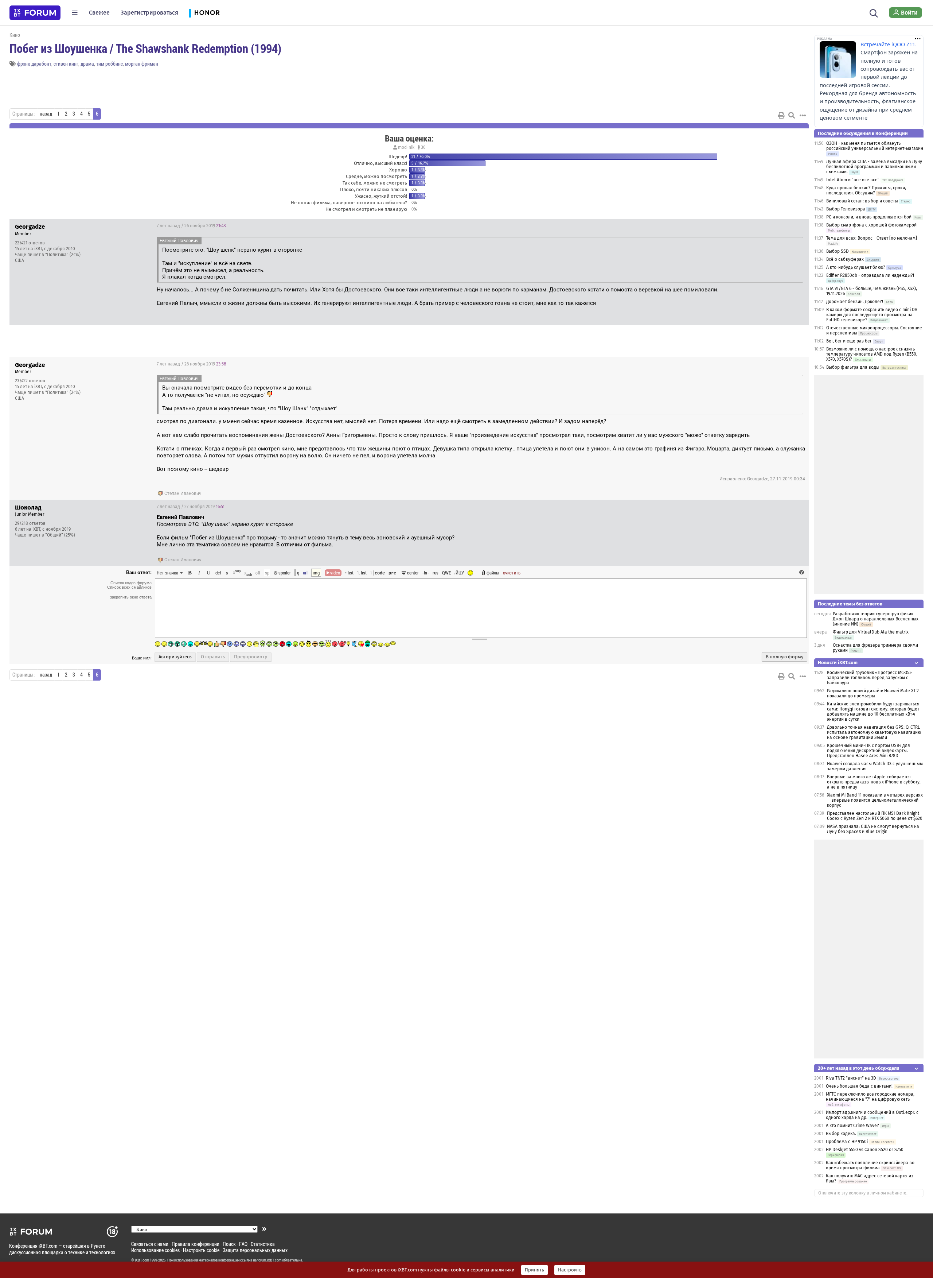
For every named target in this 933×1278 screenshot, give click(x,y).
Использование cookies (155, 1250)
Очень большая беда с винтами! (859, 1086)
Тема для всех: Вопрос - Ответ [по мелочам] (871, 238)
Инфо (775, 225)
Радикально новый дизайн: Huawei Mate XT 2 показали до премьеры (873, 693)
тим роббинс (109, 63)
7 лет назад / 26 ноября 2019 (191, 225)
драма (87, 63)
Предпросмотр (251, 657)
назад (46, 114)
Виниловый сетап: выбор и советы (862, 201)
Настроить (570, 1270)
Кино (14, 34)
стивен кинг (66, 63)
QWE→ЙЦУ (453, 572)
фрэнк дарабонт (34, 63)
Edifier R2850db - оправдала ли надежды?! (870, 275)
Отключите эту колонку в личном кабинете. (862, 1193)
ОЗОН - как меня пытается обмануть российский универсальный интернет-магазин (874, 146)
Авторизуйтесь (175, 657)
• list (349, 572)
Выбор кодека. (841, 1133)
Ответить (794, 225)
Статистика (263, 1243)
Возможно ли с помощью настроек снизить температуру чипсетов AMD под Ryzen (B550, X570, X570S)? (871, 354)
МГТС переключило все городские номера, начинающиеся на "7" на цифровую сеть (870, 1097)
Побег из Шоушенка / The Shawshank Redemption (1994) (145, 48)
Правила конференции (195, 1243)
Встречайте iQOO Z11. (888, 44)
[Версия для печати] (781, 115)
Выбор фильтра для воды (852, 367)
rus (435, 572)
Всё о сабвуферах (845, 259)
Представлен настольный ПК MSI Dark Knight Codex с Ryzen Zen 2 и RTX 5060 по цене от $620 (874, 816)
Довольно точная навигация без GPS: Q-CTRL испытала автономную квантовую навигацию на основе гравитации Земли (874, 732)
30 (423, 147)
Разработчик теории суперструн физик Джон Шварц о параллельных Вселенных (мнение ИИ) (875, 619)
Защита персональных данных (255, 1250)
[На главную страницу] (34, 12)
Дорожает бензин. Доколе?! (854, 301)
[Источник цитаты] (296, 524)
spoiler (284, 572)
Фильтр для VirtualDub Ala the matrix (871, 632)
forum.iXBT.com (269, 1260)
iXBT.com (142, 1260)
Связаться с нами (149, 1243)
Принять (534, 1270)
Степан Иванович (183, 493)
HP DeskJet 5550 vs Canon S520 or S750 (864, 1149)
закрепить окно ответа (131, 597)
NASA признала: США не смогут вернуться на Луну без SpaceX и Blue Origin (873, 829)
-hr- (425, 572)
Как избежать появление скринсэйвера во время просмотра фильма (870, 1165)
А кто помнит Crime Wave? (852, 1125)
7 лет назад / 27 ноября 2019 (191, 506)
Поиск (229, 1243)
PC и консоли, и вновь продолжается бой (868, 217)
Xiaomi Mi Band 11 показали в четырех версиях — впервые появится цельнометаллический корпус (875, 800)
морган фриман (141, 63)
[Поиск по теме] (791, 115)
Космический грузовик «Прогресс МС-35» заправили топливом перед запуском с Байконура (869, 677)
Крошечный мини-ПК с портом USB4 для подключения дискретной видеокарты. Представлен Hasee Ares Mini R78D (868, 750)
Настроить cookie (201, 1250)
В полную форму (784, 657)
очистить (511, 572)
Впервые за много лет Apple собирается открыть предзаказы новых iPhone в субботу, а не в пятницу (874, 782)
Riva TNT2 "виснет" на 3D (851, 1078)
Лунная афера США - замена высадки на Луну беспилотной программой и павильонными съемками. (874, 166)
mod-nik (406, 147)
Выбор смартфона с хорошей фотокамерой (871, 225)
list (362, 572)
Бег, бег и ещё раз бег (849, 341)
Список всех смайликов (129, 587)
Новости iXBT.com (838, 662)
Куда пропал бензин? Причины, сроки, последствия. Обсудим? (866, 190)
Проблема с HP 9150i (847, 1141)
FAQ (243, 1243)
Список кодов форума (131, 583)
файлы (493, 572)
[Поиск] (874, 12)
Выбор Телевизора (845, 209)
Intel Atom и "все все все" (852, 179)
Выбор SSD (837, 251)
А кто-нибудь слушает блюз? (855, 267)
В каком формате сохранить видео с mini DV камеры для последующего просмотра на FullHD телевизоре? (871, 314)
